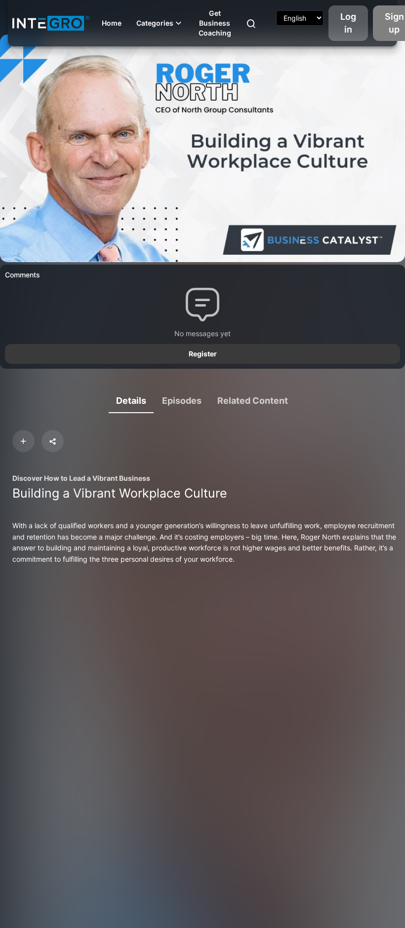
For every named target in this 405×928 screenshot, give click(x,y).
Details (131, 400)
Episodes (182, 400)
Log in (348, 23)
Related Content (252, 400)
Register (203, 353)
